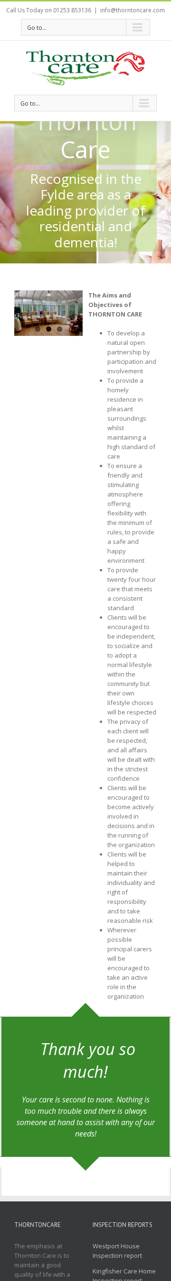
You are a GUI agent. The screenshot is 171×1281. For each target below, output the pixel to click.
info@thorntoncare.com (132, 10)
